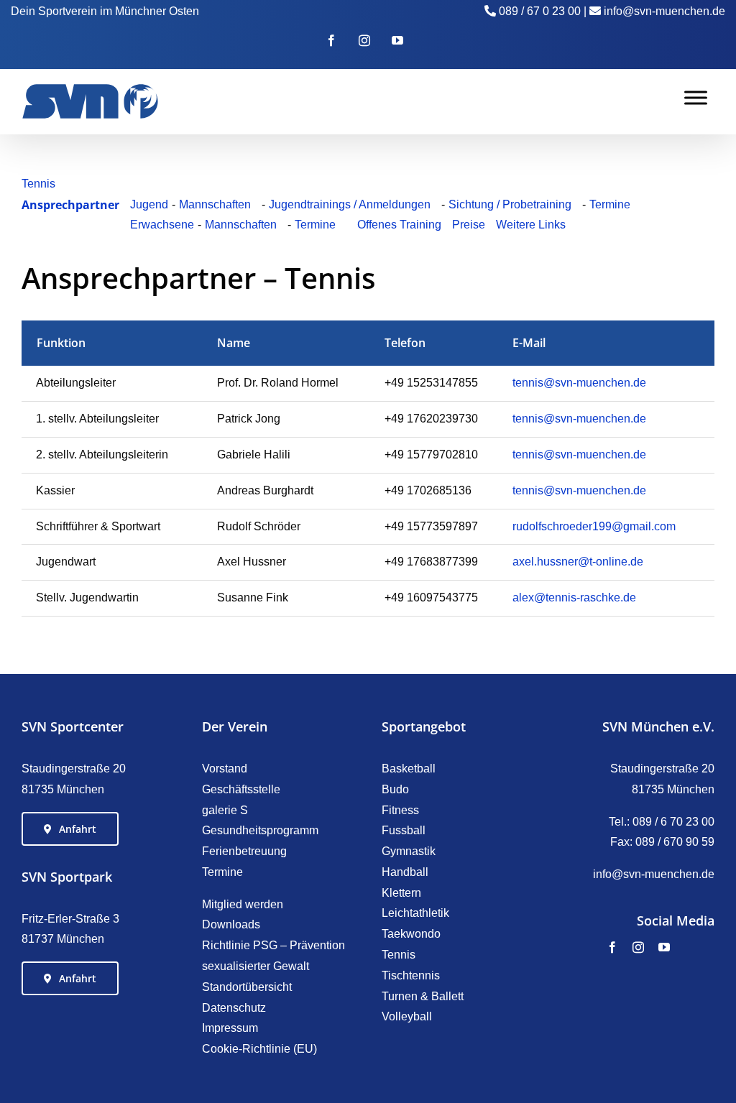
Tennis (38, 183)
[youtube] (664, 947)
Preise (468, 224)
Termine (609, 204)
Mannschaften (215, 204)
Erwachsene (162, 224)
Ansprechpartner (70, 205)
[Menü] (695, 97)
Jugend (149, 204)
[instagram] (638, 947)
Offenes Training (399, 224)
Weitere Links (531, 224)
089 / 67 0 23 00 (540, 11)
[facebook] (612, 947)
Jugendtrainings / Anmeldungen (350, 204)
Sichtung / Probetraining (509, 204)
